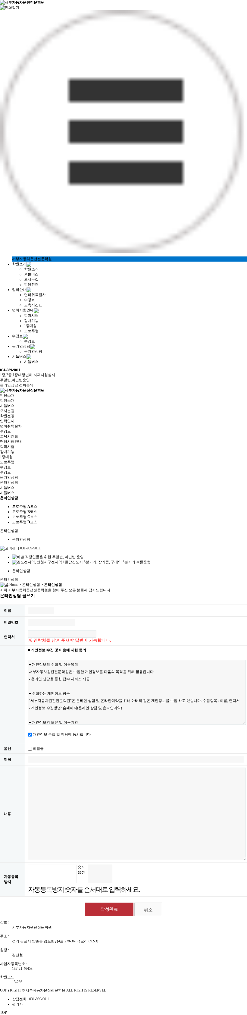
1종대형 (30, 326)
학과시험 (31, 315)
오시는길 (31, 279)
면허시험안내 (23, 310)
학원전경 (31, 284)
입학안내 (19, 290)
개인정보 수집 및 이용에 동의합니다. (62, 734)
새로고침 (81, 878)
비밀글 (38, 748)
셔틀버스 (31, 274)
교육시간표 (33, 305)
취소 (148, 909)
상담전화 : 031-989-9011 (31, 999)
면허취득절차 (35, 295)
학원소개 (19, 264)
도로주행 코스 (24, 506)
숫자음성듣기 (81, 869)
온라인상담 (21, 346)
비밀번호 (11, 622)
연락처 (9, 637)
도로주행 (31, 331)
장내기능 (31, 321)
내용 (7, 814)
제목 (7, 759)
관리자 (17, 1004)
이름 (7, 610)
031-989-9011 (10, 370)
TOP (3, 1012)
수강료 (29, 300)
